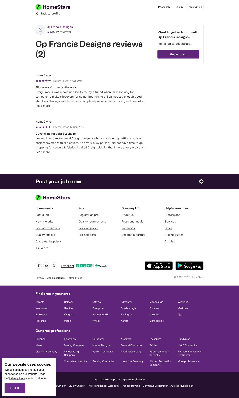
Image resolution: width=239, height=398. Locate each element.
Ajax (180, 314)
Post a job (164, 6)
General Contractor (132, 345)
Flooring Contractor (103, 361)
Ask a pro (42, 248)
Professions (172, 215)
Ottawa (96, 301)
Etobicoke (41, 314)
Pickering (41, 320)
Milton (67, 320)
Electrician (70, 338)
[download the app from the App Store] (159, 265)
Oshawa (154, 308)
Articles (170, 241)
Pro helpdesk (87, 234)
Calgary (68, 301)
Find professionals (48, 228)
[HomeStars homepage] (56, 7)
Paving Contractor (102, 351)
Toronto (40, 301)
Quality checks (45, 234)
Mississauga (156, 301)
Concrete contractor (75, 361)
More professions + (189, 361)
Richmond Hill (100, 314)
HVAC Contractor (187, 345)
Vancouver (42, 308)
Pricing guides (174, 234)
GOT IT (14, 388)
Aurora (124, 320)
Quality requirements (92, 221)
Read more (43, 105)
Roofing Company (131, 351)
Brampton (98, 308)
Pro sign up (195, 6)
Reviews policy (88, 228)
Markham (183, 308)
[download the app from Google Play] (189, 265)
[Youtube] (46, 265)
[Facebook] (39, 265)
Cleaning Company (46, 351)
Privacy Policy (18, 378)
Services (170, 221)
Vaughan (69, 314)
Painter (153, 345)
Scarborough (128, 308)
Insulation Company (132, 361)
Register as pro (89, 215)
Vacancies (128, 228)
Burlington (126, 314)
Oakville (154, 314)
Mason (39, 345)
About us (127, 215)
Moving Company (74, 345)
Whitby (96, 320)
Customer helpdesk (48, 241)
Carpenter (98, 338)
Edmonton (126, 301)
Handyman (184, 338)
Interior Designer (101, 345)
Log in (179, 6)
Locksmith (155, 338)
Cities (168, 228)
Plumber (40, 338)
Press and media (132, 221)
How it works (44, 221)
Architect (126, 338)
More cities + (156, 320)
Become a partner (133, 234)
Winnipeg (183, 301)
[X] (54, 265)
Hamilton (69, 308)
